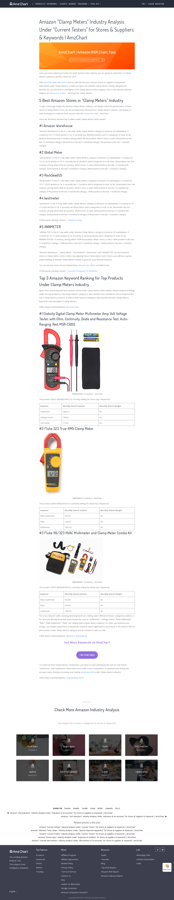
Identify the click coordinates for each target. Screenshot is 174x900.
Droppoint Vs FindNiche (87, 271)
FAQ (63, 880)
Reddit (76, 808)
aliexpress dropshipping (76, 636)
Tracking (39, 871)
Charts (63, 4)
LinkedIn (109, 808)
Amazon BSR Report (110, 871)
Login (151, 4)
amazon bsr (89, 113)
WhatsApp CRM (143, 855)
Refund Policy (67, 863)
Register (159, 4)
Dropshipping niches (75, 677)
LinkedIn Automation (145, 859)
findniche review (75, 220)
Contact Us (66, 876)
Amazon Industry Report (112, 876)
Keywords (40, 859)
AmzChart (48, 82)
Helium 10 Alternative (70, 884)
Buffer (100, 808)
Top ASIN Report (108, 867)
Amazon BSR (89, 672)
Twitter (67, 808)
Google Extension (69, 888)
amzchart (72, 271)
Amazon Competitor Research (74, 892)
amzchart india (72, 307)
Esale (138, 863)
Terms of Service (68, 871)
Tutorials (105, 859)
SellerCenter (61, 82)
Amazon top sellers (86, 265)
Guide (103, 855)
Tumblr (85, 808)
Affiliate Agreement (69, 859)
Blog (103, 863)
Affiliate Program (68, 855)
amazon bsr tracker (57, 93)
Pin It (117, 808)
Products (40, 4)
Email (92, 808)
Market (72, 4)
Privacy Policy (67, 867)
